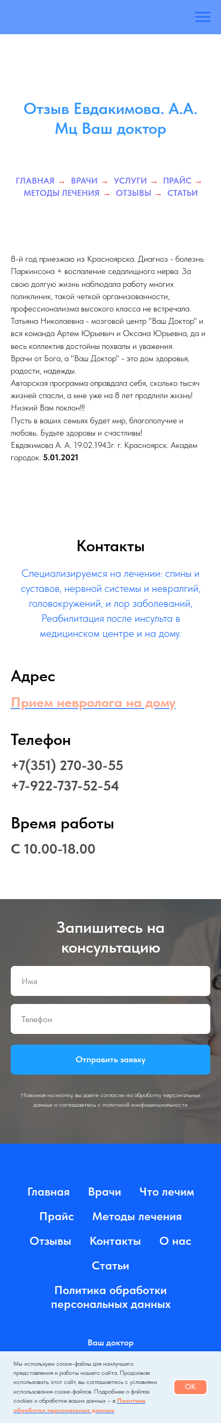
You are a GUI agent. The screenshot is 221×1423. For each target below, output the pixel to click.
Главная (35, 308)
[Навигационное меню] (202, 17)
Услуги (130, 308)
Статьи (182, 321)
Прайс (177, 308)
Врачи (84, 308)
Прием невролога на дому (93, 829)
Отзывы (133, 321)
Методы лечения (62, 321)
